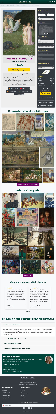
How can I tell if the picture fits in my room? (15, 339)
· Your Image (22, 388)
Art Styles (7, 5)
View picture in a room (26, 91)
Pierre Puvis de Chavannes (21, 5)
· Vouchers (22, 395)
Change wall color (12, 91)
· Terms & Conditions (6, 392)
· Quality (21, 392)
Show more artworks (28, 275)
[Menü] (1, 1)
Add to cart (46, 93)
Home (2, 5)
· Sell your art (22, 390)
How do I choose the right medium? (13, 343)
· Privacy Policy (5, 393)
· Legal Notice (5, 390)
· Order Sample (23, 397)
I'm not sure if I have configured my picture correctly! (17, 348)
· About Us (4, 398)
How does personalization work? (12, 325)
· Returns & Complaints (6, 397)
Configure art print (20, 70)
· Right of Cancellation (6, 395)
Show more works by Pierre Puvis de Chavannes (28, 184)
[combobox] (46, 19)
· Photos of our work (24, 393)
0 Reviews (22, 94)
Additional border (41, 17)
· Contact (4, 388)
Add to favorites (26, 88)
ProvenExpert (13, 305)
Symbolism (12, 5)
